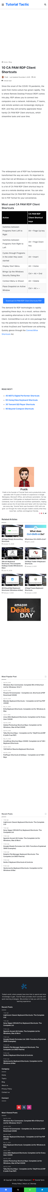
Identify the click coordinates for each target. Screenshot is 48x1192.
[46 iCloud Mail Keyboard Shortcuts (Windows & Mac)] (12, 580)
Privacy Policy (7, 1089)
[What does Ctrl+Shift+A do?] (35, 531)
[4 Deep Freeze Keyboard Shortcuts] (35, 580)
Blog (10, 62)
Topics (4, 1078)
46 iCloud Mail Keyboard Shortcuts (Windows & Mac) (12, 589)
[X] (43, 513)
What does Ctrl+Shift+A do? (35, 539)
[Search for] (45, 5)
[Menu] (3, 5)
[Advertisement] (24, 35)
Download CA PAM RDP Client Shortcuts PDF (24, 301)
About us (5, 1085)
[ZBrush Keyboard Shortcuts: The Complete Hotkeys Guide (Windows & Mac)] (12, 553)
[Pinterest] (41, 513)
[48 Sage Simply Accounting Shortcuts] (12, 531)
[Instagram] (39, 513)
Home (5, 62)
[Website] (45, 513)
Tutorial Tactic (39, 1180)
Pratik (6, 77)
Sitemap (33, 1183)
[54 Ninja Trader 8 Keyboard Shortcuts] (35, 553)
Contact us (6, 1092)
